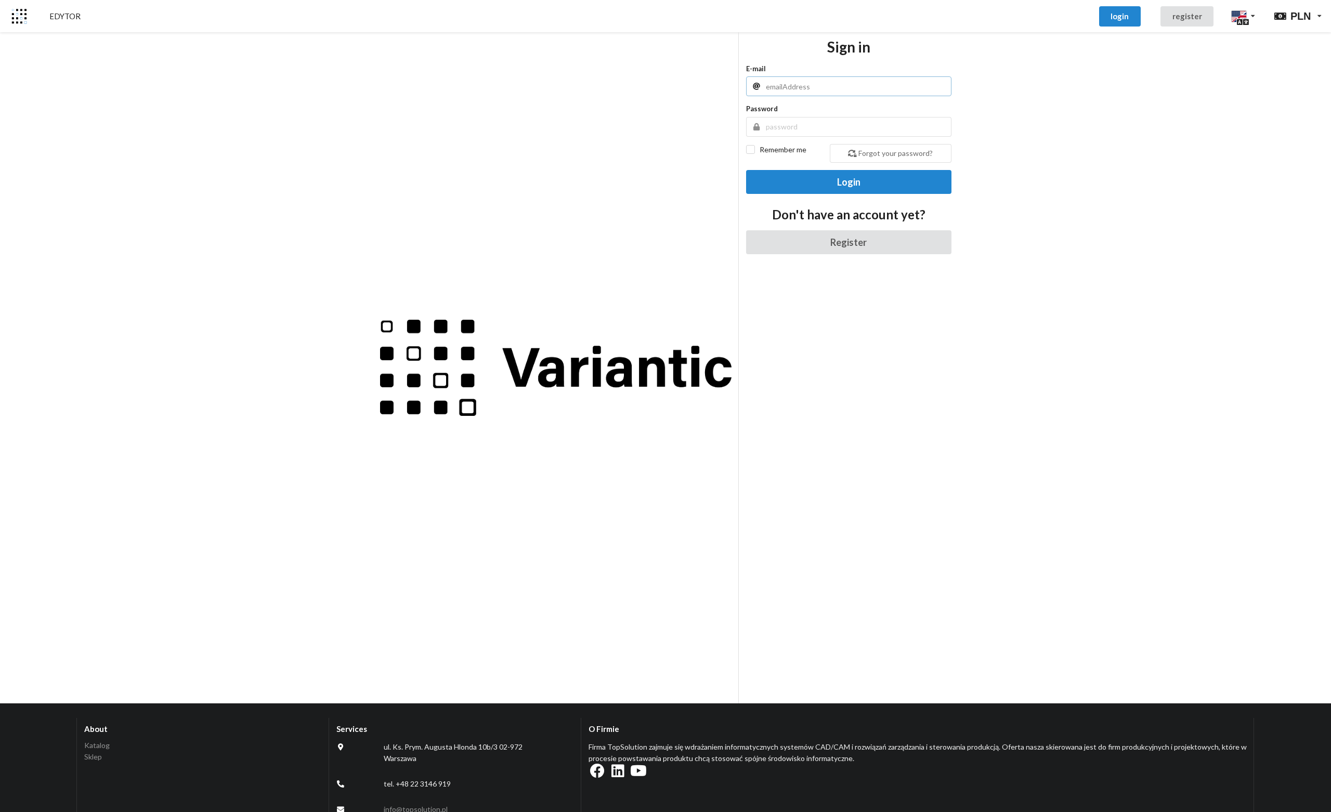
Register (848, 242)
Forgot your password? (895, 153)
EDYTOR (65, 16)
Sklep (93, 756)
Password (762, 108)
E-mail (756, 68)
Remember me (783, 149)
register (1187, 16)
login (1120, 16)
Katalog (97, 745)
